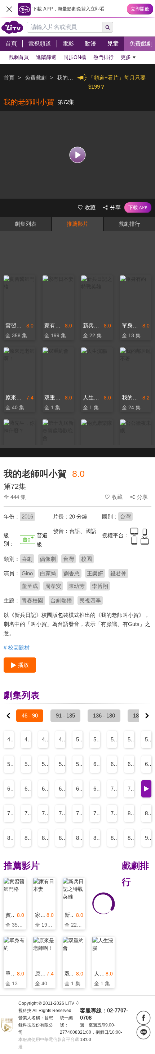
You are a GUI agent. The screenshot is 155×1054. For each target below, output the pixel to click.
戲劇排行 (129, 224)
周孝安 (53, 586)
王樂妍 (95, 573)
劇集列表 (25, 224)
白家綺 (48, 573)
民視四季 (90, 600)
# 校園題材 (17, 647)
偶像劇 (48, 559)
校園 (86, 559)
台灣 (125, 516)
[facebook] (143, 1018)
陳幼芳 (76, 586)
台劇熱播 (61, 600)
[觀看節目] (78, 155)
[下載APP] (137, 207)
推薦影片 (77, 224)
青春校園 (32, 600)
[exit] (9, 9)
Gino (27, 573)
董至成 (30, 586)
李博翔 (100, 586)
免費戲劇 (35, 78)
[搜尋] (107, 27)
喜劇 (27, 559)
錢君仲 (118, 573)
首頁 (9, 78)
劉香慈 (71, 573)
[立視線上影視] (12, 27)
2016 (27, 516)
